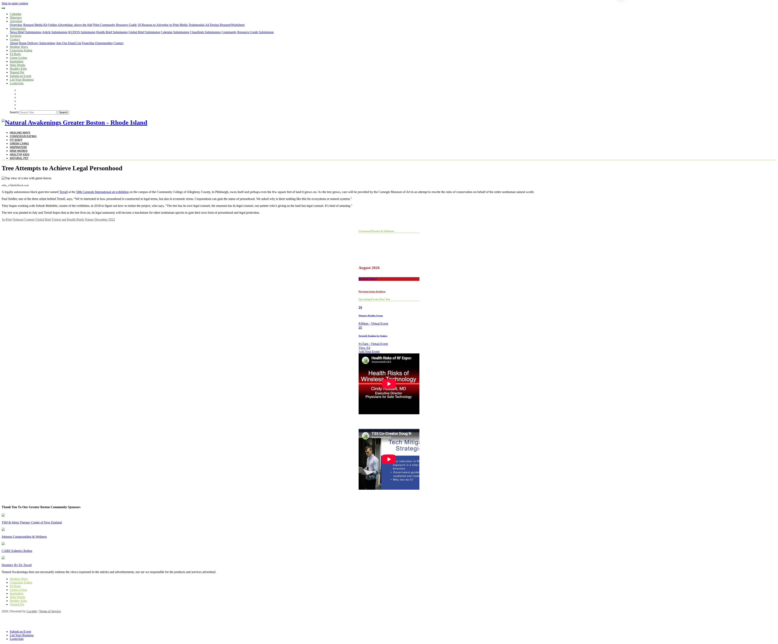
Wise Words (17, 65)
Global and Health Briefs (68, 219)
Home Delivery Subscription (37, 43)
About (14, 43)
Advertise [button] (16, 21)
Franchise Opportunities (97, 43)
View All (364, 348)
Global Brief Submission (144, 32)
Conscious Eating (21, 50)
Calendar (15, 14)
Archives (15, 36)
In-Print (7, 219)
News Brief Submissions (25, 32)
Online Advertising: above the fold (70, 25)
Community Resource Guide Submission (247, 32)
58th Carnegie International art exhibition (102, 192)
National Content (23, 219)
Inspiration (16, 61)
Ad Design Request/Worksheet (225, 25)
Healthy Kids (18, 68)
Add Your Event (369, 351)
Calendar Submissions (175, 32)
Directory (16, 17)
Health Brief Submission (112, 32)
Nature (89, 219)
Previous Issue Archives (372, 291)
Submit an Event (20, 76)
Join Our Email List (68, 43)
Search (14, 112)
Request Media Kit (35, 25)
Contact (118, 43)
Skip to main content (15, 3)
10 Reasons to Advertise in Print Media (163, 25)
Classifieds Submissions (205, 32)
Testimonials (196, 25)
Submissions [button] (18, 28)
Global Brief (43, 219)
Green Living (18, 57)
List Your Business (22, 79)
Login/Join (17, 83)
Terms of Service (50, 611)
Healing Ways (19, 46)
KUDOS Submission (81, 32)
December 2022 (104, 219)
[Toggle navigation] (3, 8)
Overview (16, 25)
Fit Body (15, 54)
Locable (32, 611)
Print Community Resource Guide (115, 25)
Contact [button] (15, 39)
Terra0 (63, 192)
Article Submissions (54, 32)
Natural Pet (17, 72)
